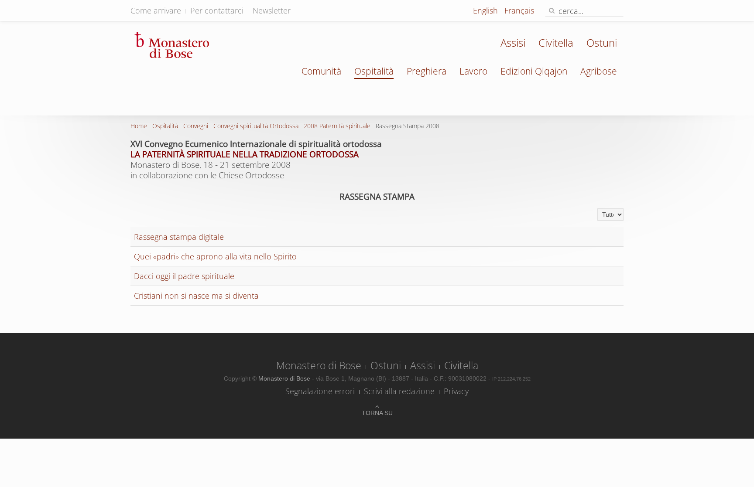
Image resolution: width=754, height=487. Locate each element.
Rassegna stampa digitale (179, 237)
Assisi (512, 42)
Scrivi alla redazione (399, 391)
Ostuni (601, 42)
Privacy (456, 391)
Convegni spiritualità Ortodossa (255, 126)
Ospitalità (374, 71)
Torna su (377, 412)
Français (519, 10)
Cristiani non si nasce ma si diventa (196, 295)
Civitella (555, 42)
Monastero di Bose (318, 365)
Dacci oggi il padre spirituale (184, 276)
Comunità (321, 71)
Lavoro (473, 71)
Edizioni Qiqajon (533, 71)
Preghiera (426, 71)
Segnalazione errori (320, 391)
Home (138, 126)
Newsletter (272, 10)
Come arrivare (155, 10)
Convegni (195, 126)
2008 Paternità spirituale (337, 126)
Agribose (598, 71)
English (486, 10)
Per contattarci (216, 10)
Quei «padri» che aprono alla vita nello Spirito (215, 256)
